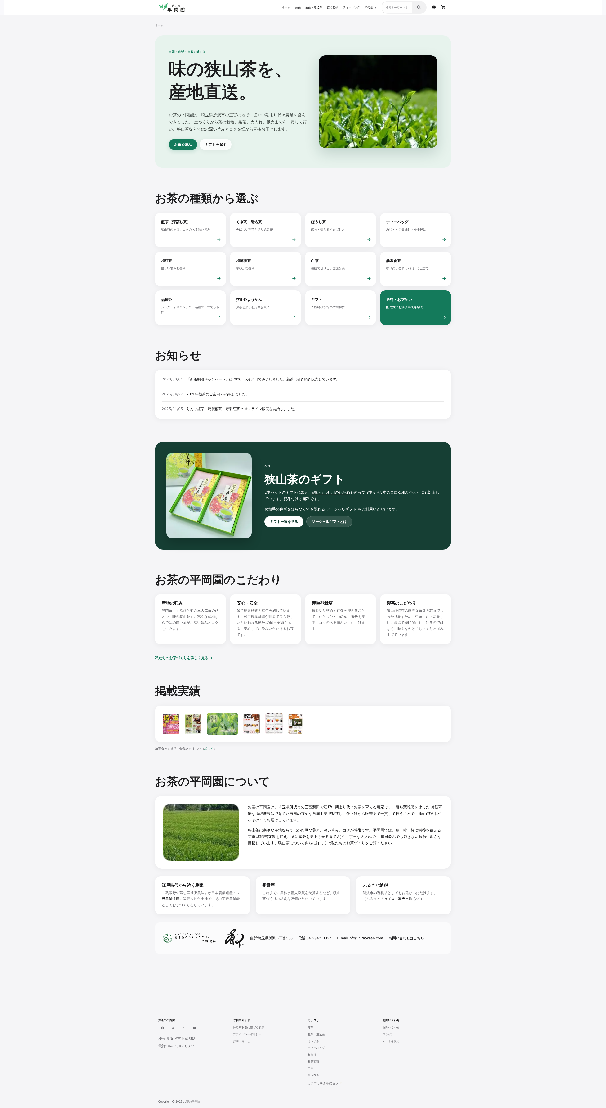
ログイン (388, 1034)
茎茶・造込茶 (313, 7)
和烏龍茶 (313, 1061)
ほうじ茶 (333, 7)
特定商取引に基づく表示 (248, 1027)
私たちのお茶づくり (348, 843)
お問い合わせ (241, 1041)
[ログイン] (433, 7)
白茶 (310, 1068)
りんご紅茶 (195, 409)
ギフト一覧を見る (284, 521)
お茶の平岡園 (191, 1101)
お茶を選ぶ (183, 144)
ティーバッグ (351, 7)
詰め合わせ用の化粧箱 (331, 492)
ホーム (286, 7)
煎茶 (298, 7)
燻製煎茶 (215, 409)
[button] (595, 1097)
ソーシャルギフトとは (329, 521)
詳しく (209, 749)
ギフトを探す (215, 144)
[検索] (419, 7)
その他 (369, 7)
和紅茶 (312, 1054)
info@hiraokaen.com (366, 938)
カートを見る (391, 1041)
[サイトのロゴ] (173, 7)
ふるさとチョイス (380, 898)
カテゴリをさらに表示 (323, 1083)
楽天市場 (405, 898)
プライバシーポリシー (247, 1034)
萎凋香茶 (313, 1075)
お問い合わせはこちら (406, 938)
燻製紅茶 (233, 409)
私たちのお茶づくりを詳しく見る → (184, 658)
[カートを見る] (443, 7)
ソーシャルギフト (341, 509)
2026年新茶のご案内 (203, 394)
